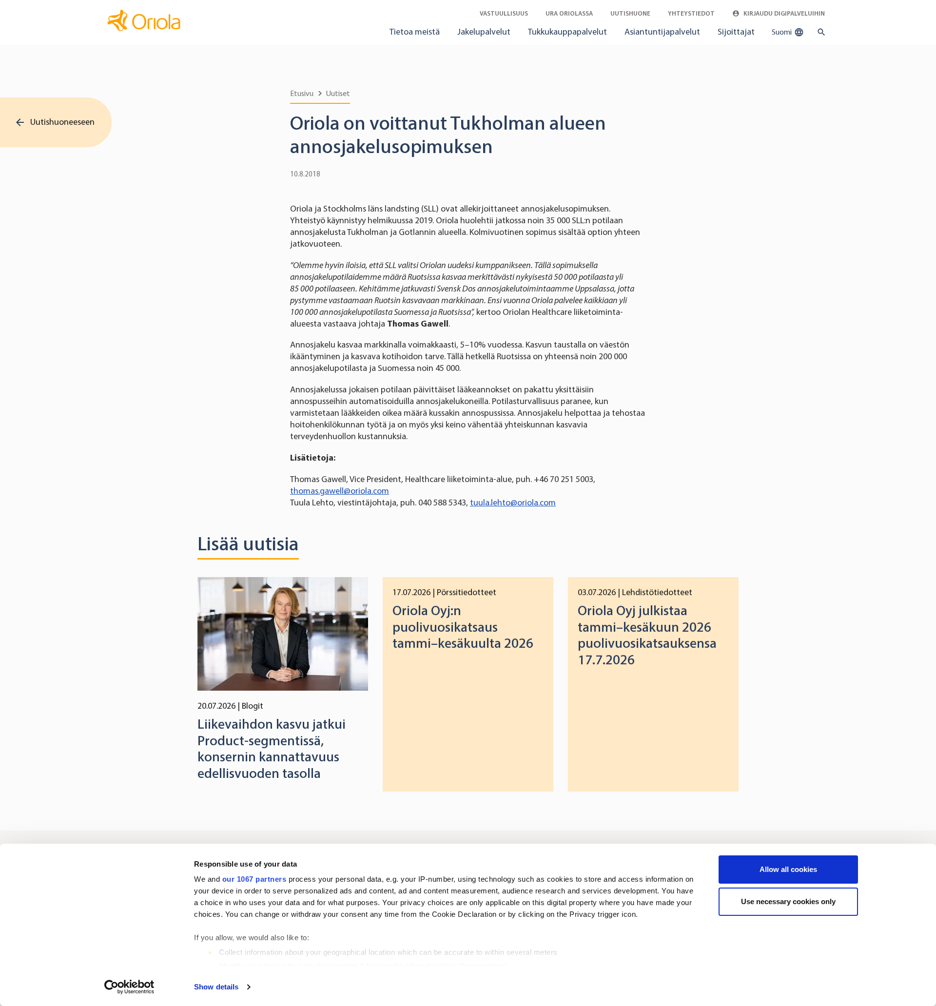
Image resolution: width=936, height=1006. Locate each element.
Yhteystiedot (691, 13)
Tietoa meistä (415, 31)
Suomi (782, 32)
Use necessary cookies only (788, 901)
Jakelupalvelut (483, 31)
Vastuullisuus (504, 13)
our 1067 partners (254, 879)
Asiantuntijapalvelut (662, 31)
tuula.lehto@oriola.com (513, 502)
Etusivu (301, 93)
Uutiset (338, 93)
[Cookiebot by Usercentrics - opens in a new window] (129, 987)
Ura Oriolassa (569, 13)
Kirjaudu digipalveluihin (783, 13)
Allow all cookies (788, 869)
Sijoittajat (736, 31)
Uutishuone (630, 13)
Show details (216, 987)
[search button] (819, 32)
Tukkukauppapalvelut (567, 31)
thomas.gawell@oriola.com (339, 490)
